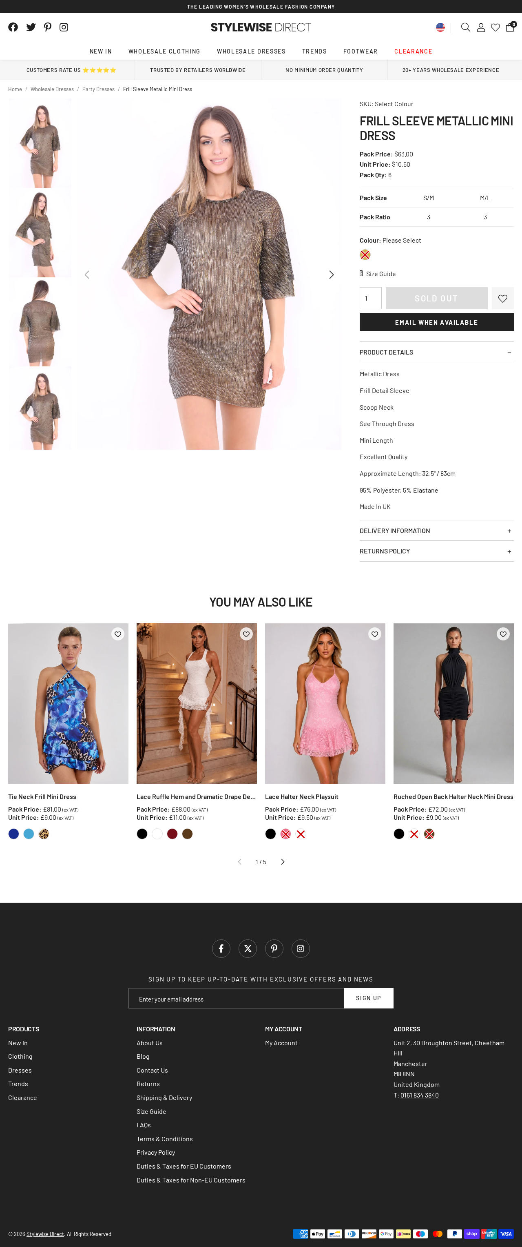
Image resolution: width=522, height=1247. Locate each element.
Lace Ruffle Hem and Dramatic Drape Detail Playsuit (197, 796)
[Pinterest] (47, 27)
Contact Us (152, 1070)
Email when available (436, 322)
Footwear (360, 51)
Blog (143, 1056)
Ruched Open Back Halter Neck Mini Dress (453, 796)
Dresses (20, 1070)
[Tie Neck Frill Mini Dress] (68, 703)
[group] (209, 274)
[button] (510, 27)
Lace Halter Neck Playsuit (301, 796)
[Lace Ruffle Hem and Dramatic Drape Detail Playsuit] (197, 703)
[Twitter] (31, 27)
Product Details (386, 352)
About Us (150, 1042)
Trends (314, 51)
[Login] (481, 27)
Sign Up (368, 998)
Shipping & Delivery (164, 1097)
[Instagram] (64, 27)
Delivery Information (395, 530)
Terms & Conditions (165, 1138)
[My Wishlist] (495, 27)
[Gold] (365, 254)
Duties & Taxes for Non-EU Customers (191, 1180)
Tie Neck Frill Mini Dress (42, 796)
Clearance (413, 51)
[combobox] (466, 27)
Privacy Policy (156, 1152)
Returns (148, 1083)
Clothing (20, 1056)
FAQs (144, 1125)
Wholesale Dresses (251, 51)
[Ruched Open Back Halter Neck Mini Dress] (454, 703)
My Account (281, 1042)
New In (101, 51)
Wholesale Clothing (164, 51)
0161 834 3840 (419, 1095)
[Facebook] (13, 27)
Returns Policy (385, 551)
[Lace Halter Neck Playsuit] (325, 703)
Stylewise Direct (261, 27)
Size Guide (151, 1111)
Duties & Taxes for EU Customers (184, 1166)
